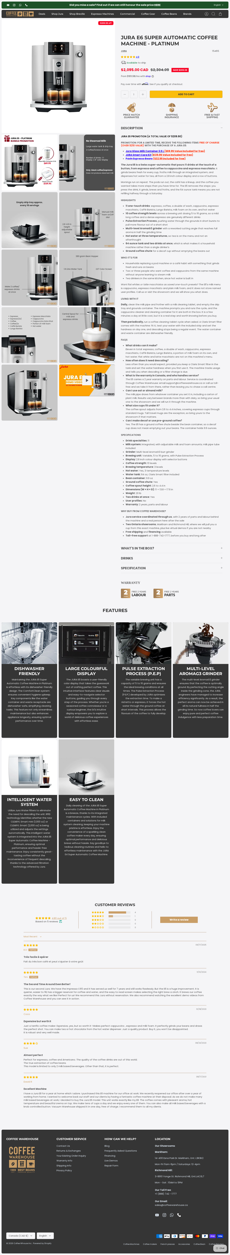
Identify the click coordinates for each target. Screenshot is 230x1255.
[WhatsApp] (20, 5)
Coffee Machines (131, 1244)
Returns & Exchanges (68, 1150)
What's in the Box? (137, 548)
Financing (110, 1155)
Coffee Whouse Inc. (23, 1243)
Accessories (184, 1244)
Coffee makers (150, 1244)
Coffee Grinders (216, 1244)
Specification (133, 568)
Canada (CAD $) (18, 1235)
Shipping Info (63, 1165)
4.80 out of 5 (59, 918)
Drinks (127, 558)
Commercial (127, 13)
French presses (168, 1244)
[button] (128, 57)
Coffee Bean (199, 1244)
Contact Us (63, 1145)
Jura (124, 51)
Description (132, 128)
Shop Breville (77, 13)
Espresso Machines (102, 13)
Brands (187, 13)
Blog (107, 1145)
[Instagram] (14, 5)
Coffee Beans (169, 13)
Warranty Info (64, 1160)
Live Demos (111, 1160)
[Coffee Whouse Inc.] (20, 14)
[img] (31, 945)
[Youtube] (8, 5)
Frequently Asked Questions (121, 1150)
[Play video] (87, 380)
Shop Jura (57, 13)
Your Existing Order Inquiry (71, 1155)
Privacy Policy (64, 1170)
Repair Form (111, 1165)
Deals (42, 13)
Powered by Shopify (42, 1243)
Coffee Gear (148, 13)
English (217, 5)
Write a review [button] (179, 920)
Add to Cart (186, 94)
